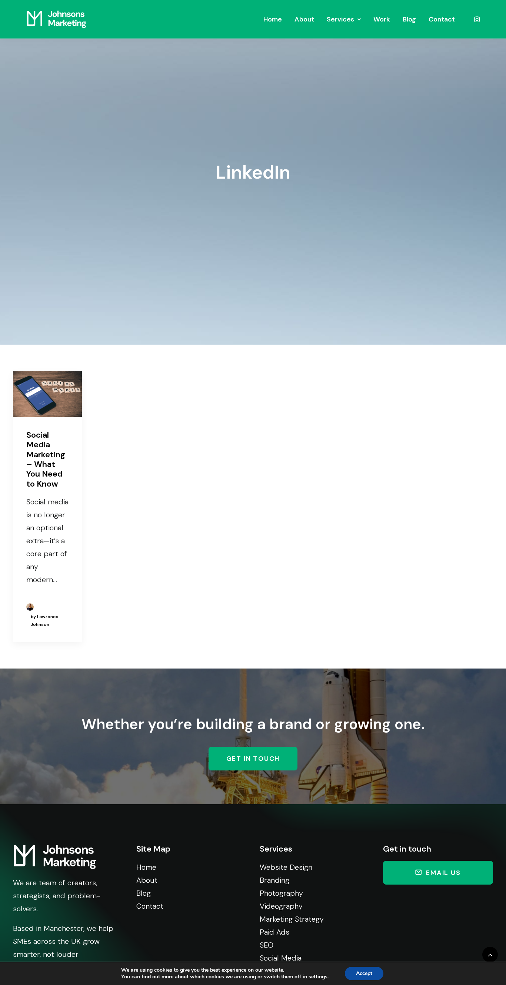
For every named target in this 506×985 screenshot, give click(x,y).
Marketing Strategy (292, 919)
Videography (281, 906)
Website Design (286, 867)
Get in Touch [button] (253, 758)
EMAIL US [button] (443, 872)
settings (318, 977)
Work (381, 19)
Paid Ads (274, 932)
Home (272, 19)
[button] (476, 19)
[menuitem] (272, 19)
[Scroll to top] (490, 954)
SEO (266, 945)
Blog (409, 19)
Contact (442, 19)
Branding (274, 880)
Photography (281, 893)
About (304, 19)
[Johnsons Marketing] (56, 19)
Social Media (281, 958)
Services (340, 19)
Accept (364, 973)
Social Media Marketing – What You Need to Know (45, 459)
